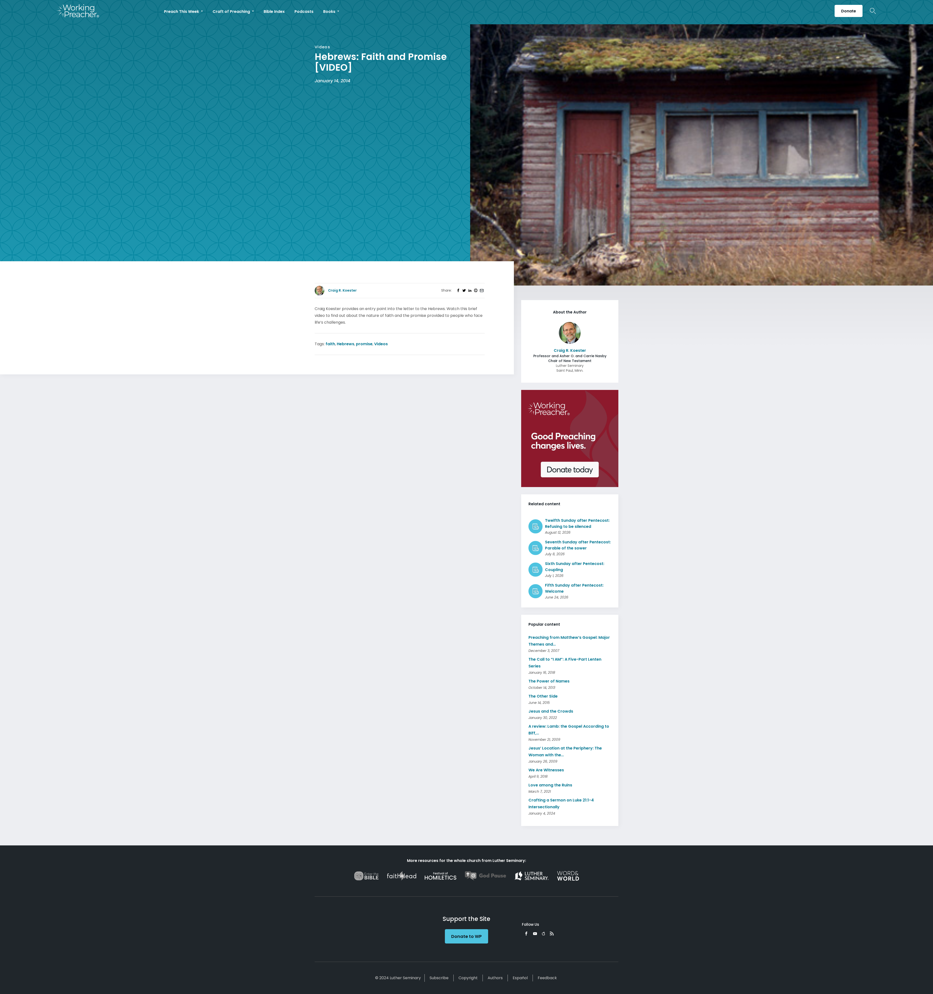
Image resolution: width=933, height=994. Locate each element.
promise (364, 344)
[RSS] (551, 933)
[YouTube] (535, 933)
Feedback (547, 978)
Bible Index (274, 11)
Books (329, 11)
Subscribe (439, 978)
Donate (848, 11)
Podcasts (303, 11)
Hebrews (345, 344)
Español (520, 978)
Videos (381, 344)
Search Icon (873, 11)
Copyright (468, 978)
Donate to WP (466, 936)
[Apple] (543, 933)
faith (330, 344)
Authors (495, 978)
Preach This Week (182, 11)
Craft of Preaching (232, 11)
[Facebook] (526, 933)
